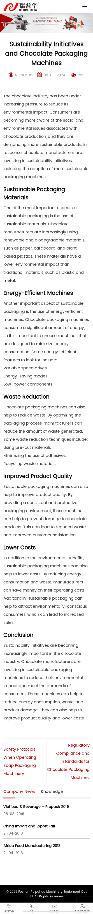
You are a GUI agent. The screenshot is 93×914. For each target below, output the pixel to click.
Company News (19, 792)
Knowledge (52, 792)
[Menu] (85, 6)
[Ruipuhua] (21, 6)
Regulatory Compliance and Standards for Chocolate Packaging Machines (68, 761)
